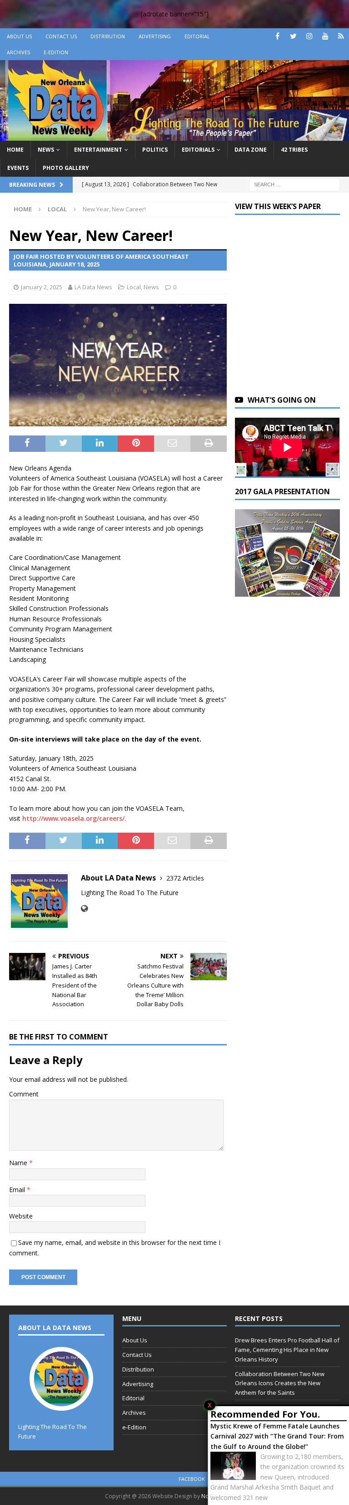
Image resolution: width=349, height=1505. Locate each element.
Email (18, 1189)
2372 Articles (185, 878)
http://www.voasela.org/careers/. (74, 818)
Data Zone (250, 150)
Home (15, 150)
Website (21, 1216)
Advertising (155, 36)
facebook (192, 1478)
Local (134, 287)
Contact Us (61, 36)
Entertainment (98, 150)
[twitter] (293, 36)
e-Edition (56, 52)
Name (19, 1162)
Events (18, 168)
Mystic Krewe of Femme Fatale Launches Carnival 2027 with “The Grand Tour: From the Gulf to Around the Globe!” (277, 1436)
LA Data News (93, 287)
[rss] (341, 36)
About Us (19, 36)
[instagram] (309, 36)
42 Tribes (294, 150)
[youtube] (325, 36)
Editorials (198, 150)
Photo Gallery (66, 168)
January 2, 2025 (41, 287)
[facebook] (277, 36)
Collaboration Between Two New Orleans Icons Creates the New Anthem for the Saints (279, 1383)
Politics (155, 150)
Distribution (107, 36)
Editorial (197, 36)
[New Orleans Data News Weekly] (174, 135)
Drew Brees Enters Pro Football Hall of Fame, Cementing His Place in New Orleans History (287, 1349)
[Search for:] (294, 183)
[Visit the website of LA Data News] (84, 908)
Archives (18, 52)
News (46, 150)
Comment (24, 1094)
